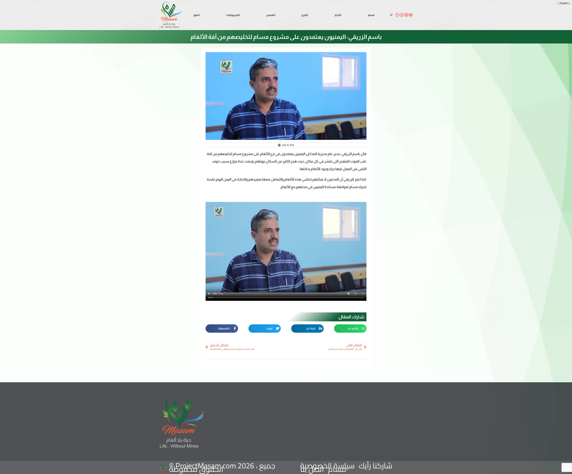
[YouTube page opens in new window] (411, 15)
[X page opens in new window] (402, 15)
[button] (350, 328)
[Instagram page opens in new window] (406, 15)
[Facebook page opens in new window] (397, 15)
